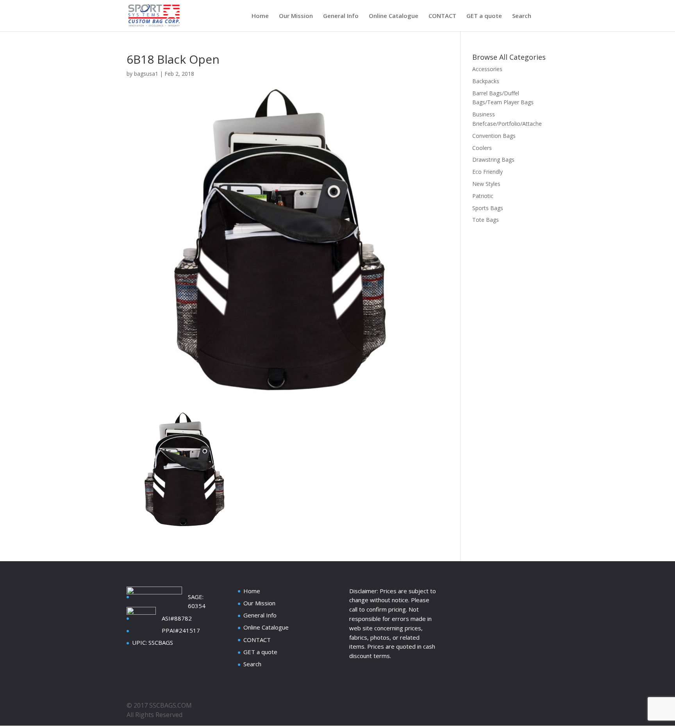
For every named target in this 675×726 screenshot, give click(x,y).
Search (521, 16)
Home (260, 16)
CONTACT (442, 16)
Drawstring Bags (493, 159)
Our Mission (296, 16)
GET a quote (484, 16)
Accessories (487, 69)
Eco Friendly (487, 171)
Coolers (482, 148)
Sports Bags (487, 208)
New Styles (486, 183)
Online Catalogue (393, 16)
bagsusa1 (146, 73)
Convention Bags (494, 135)
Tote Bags (485, 219)
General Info (341, 16)
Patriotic (482, 196)
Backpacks (485, 81)
